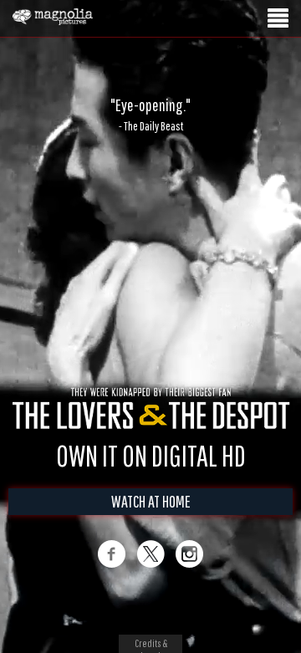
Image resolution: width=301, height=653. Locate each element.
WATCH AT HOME (151, 518)
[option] (150, 114)
